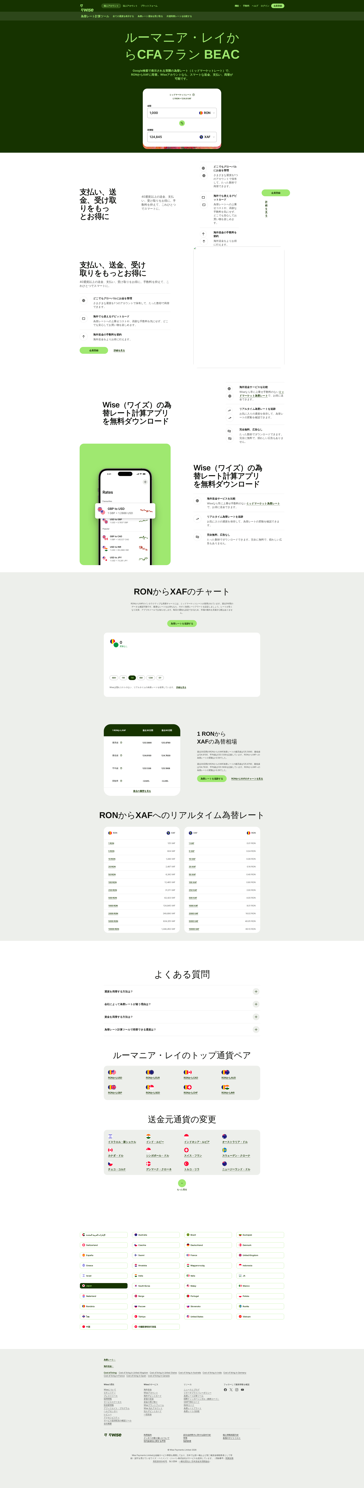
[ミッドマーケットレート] (193, 95)
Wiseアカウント (151, 1392)
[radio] (113, 677)
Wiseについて (110, 1389)
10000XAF (194, 929)
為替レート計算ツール (193, 1396)
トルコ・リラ (191, 1169)
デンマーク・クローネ (159, 1169)
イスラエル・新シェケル (122, 1141)
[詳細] (121, 742)
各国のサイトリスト (232, 1438)
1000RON (113, 905)
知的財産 (187, 1441)
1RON (111, 843)
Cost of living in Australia (189, 1372)
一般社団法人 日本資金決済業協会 (194, 1461)
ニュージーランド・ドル (236, 1169)
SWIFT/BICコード (191, 1402)
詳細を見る (266, 208)
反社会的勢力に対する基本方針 (197, 1435)
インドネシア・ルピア (197, 1141)
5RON (111, 851)
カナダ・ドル (115, 1155)
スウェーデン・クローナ (236, 1155)
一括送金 (148, 1414)
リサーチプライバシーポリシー (197, 1392)
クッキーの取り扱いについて (156, 1438)
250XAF (193, 890)
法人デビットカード (153, 1411)
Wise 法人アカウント (153, 1408)
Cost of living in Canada (159, 1375)
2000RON (113, 913)
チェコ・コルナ (117, 1169)
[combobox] (207, 113)
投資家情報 (109, 1405)
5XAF (192, 851)
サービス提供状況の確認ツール (118, 1420)
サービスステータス (113, 1402)
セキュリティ (110, 1392)
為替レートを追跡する (182, 623)
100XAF (193, 882)
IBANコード (189, 1405)
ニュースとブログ (191, 1389)
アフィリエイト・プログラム (117, 1408)
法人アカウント (130, 5)
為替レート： (110, 1359)
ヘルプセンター (111, 1411)
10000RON (113, 929)
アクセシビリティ (112, 1417)
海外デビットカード (153, 1396)
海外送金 (148, 1389)
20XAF (192, 866)
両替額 (150, 130)
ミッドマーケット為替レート (263, 503)
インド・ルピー (155, 1141)
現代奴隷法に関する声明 (155, 1441)
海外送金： (109, 1366)
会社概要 (108, 1423)
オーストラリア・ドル (235, 1141)
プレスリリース (111, 1396)
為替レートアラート (192, 1408)
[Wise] (88, 6)
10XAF (192, 859)
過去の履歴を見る (142, 791)
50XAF (192, 874)
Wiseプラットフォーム (154, 1405)
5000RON (113, 921)
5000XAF (193, 921)
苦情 (185, 1438)
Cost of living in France (114, 1375)
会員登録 (278, 5)
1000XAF (193, 905)
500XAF (193, 898)
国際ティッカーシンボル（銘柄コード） (201, 1399)
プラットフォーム (149, 5)
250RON (112, 890)
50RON (112, 874)
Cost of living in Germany (234, 1372)
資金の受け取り (151, 1402)
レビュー (108, 1414)
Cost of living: (110, 1372)
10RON (111, 859)
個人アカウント (111, 5)
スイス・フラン (193, 1155)
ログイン (265, 5)
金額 (149, 106)
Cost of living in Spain (136, 1375)
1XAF (191, 843)
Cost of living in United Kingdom (133, 1372)
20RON (112, 866)
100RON (112, 882)
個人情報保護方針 (231, 1435)
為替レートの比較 (191, 1411)
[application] (130, 661)
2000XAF (193, 913)
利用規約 (148, 1435)
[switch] (182, 123)
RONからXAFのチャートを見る (247, 778)
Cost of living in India (212, 1372)
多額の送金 (149, 1399)
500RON (112, 898)
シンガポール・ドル (157, 1155)
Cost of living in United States (163, 1372)
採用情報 (108, 1399)
